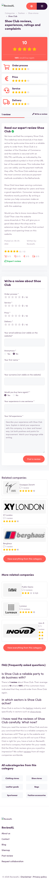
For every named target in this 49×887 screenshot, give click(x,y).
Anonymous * (10, 350)
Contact (5, 838)
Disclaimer (26, 876)
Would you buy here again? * (17, 392)
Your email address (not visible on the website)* (21, 334)
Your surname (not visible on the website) (22, 374)
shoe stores (35, 711)
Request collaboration (12, 861)
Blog (4, 844)
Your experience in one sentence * (19, 401)
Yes (8, 353)
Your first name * (11, 359)
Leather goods (12, 786)
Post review (7, 855)
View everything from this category (24, 558)
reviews (27, 751)
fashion (29, 708)
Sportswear (12, 795)
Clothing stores (12, 778)
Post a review (33, 458)
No (17, 353)
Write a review (40, 114)
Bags (36, 786)
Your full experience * (13, 416)
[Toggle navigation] (42, 6)
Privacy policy (40, 876)
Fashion (21, 13)
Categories (10, 13)
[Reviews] (8, 6)
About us (6, 833)
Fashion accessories (37, 795)
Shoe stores (33, 13)
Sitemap (6, 850)
